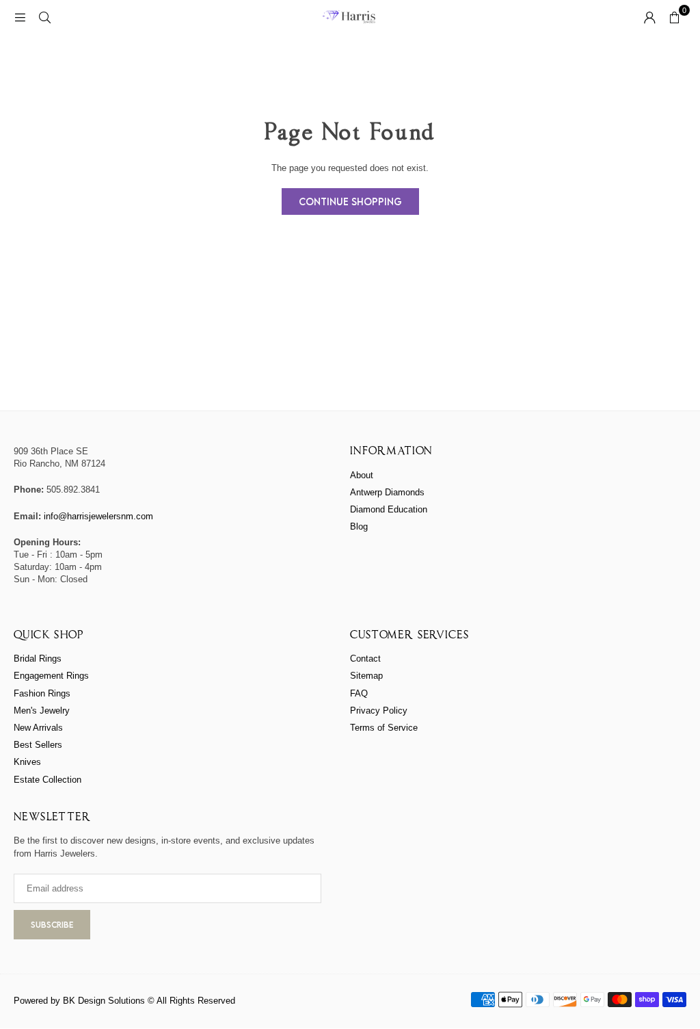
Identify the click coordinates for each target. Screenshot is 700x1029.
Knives (27, 762)
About (361, 475)
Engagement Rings (51, 675)
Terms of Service (384, 727)
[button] (674, 17)
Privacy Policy (378, 710)
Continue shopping (350, 201)
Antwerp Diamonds (387, 492)
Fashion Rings (42, 693)
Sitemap (366, 675)
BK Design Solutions (104, 1000)
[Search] (44, 17)
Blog (359, 526)
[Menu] (20, 17)
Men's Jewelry (42, 710)
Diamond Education (388, 509)
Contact (365, 658)
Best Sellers (38, 745)
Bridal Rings (38, 658)
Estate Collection (47, 779)
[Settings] (649, 17)
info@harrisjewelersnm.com (98, 516)
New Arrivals (38, 727)
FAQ (359, 693)
